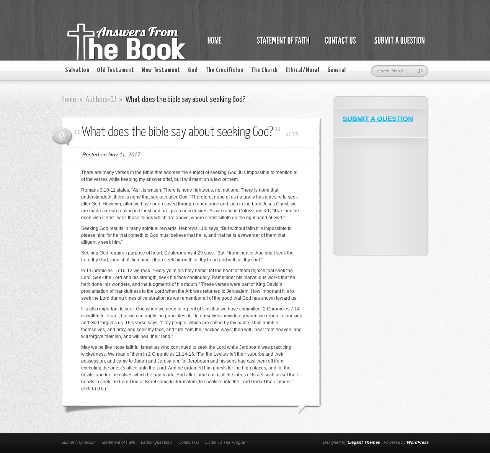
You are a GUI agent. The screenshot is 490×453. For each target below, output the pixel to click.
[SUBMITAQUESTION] (397, 44)
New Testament (161, 70)
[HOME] (222, 44)
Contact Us (188, 442)
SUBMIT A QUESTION (378, 119)
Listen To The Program (226, 442)
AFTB (292, 134)
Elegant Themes (364, 442)
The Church (264, 70)
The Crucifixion (224, 70)
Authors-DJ (101, 99)
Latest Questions (157, 442)
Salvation (77, 70)
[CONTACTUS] (340, 44)
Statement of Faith (118, 442)
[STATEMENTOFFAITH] (281, 44)
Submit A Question (78, 442)
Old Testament (115, 70)
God (193, 70)
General (336, 70)
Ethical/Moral (303, 70)
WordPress (418, 442)
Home (68, 99)
